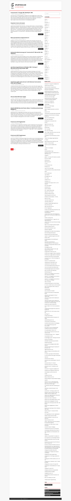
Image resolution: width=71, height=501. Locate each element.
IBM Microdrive (47, 127)
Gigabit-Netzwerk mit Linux (49, 349)
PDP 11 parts (47, 177)
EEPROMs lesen (47, 160)
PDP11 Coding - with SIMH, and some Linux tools (52, 132)
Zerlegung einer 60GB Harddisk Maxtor (51, 454)
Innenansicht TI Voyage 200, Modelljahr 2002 (22, 12)
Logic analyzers (47, 174)
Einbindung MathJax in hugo (49, 151)
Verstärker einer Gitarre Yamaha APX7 (50, 304)
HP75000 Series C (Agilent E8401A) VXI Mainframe (52, 254)
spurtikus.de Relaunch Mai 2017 (49, 226)
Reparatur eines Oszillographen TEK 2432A (51, 401)
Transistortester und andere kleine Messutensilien (52, 113)
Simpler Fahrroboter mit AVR (49, 419)
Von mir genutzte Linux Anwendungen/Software (52, 437)
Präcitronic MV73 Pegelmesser (18, 135)
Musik (45, 49)
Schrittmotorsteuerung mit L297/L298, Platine (52, 283)
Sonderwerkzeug (47, 289)
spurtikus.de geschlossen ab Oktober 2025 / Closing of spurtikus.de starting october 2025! (24, 67)
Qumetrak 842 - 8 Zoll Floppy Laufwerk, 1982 (52, 390)
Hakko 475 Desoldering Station (49, 117)
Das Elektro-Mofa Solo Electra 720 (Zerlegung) (52, 323)
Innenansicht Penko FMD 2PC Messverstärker (52, 256)
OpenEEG (46, 380)
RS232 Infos (46, 412)
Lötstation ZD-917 (47, 179)
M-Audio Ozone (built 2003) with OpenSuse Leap (52, 209)
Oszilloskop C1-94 (47, 181)
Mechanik (46, 43)
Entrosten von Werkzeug (48, 339)
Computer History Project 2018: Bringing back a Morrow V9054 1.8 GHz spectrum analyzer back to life (52, 215)
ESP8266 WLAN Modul (48, 342)
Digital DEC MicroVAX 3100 (49, 124)
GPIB (23, 84)
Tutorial (46, 70)
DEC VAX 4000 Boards (48, 173)
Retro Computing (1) (48, 484)
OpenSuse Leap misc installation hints (50, 144)
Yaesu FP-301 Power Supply (49, 168)
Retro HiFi (23, 110)
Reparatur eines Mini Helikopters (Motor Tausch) (52, 399)
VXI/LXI (46, 75)
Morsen (46, 149)
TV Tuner (46, 163)
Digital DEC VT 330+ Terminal (49, 125)
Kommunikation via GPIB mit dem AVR (51, 372)
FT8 (45, 146)
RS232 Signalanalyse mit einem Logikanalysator (52, 414)
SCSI (45, 64)
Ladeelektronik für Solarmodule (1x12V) (51, 262)
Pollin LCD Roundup (48, 281)
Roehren (46, 62)
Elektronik (17, 84)
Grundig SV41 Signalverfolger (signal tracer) (51, 203)
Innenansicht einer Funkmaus (49, 358)
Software (46, 66)
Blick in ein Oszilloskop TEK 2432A (50, 477)
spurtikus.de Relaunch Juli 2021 (49, 193)
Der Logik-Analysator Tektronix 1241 (50, 330)
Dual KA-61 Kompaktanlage (49, 133)
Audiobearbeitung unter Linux (49, 319)
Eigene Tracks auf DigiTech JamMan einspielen (52, 224)
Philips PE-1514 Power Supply (49, 105)
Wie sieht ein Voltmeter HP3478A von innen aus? (52, 444)
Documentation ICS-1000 (49, 336)
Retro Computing (18, 39)
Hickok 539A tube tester (48, 204)
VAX (45, 74)
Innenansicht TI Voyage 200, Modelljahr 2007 (52, 368)
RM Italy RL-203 (47, 166)
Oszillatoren (46, 155)
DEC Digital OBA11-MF (48, 176)
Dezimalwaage (47, 104)
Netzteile (24, 98)
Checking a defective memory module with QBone (52, 169)
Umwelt (46, 72)
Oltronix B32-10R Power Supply (18, 96)
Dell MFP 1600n (47, 237)
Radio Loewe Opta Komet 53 (49, 206)
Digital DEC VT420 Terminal (49, 191)
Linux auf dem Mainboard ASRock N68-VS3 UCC (52, 265)
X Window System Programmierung (50, 479)
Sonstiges (23, 39)
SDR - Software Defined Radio (49, 190)
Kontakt (46, 40)
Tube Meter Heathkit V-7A (49, 201)
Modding (46, 48)
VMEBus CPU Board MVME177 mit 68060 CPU (52, 436)
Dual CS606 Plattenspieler (49, 119)
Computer (46, 24)
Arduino (46, 19)
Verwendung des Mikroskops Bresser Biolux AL (52, 430)
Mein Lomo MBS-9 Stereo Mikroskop (50, 270)
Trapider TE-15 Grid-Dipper (49, 147)
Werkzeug (46, 77)
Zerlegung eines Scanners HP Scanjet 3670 (51, 464)
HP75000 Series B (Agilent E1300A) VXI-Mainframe (52, 253)
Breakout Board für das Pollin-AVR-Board (51, 234)
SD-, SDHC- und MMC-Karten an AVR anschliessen (52, 284)
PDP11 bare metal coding (49, 130)
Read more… (41, 34)
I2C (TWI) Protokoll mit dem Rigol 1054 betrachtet (52, 355)
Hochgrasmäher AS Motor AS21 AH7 (50, 251)
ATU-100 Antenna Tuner (48, 165)
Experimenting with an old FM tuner (50, 195)
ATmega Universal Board (48, 315)
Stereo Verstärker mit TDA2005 (49, 290)
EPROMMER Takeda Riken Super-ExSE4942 (51, 340)
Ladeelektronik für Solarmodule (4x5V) (51, 263)
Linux (45, 41)
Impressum (46, 35)
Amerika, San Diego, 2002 (49, 217)
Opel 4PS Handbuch (48, 188)
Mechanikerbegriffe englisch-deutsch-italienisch (52, 268)
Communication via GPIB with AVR (50, 321)
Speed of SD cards (47, 198)
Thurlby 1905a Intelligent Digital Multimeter (51, 138)
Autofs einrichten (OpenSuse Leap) (50, 227)
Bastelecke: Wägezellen (48, 229)
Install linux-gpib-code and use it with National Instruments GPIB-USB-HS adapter (26, 82)
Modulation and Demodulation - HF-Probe (51, 196)
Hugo (45, 33)
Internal (17, 24)
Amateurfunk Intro (47, 187)
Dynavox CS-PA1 (47, 111)
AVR (45, 20)
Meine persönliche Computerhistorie (20, 37)
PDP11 (46, 54)
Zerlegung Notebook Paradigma (50, 471)
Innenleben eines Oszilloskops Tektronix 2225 (52, 370)
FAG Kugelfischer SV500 (48, 247)
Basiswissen (46, 22)
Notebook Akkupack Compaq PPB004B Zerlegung (52, 378)
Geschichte (46, 27)
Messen (21, 84)
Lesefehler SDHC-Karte (48, 375)
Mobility (46, 46)
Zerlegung (46, 78)
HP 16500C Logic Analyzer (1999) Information (52, 353)
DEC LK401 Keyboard (48, 185)
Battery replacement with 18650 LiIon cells (51, 141)
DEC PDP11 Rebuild (48, 158)
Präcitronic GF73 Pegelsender (18, 121)
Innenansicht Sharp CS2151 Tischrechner (51, 364)
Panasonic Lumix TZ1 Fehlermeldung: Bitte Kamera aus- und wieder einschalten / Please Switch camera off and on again (52, 382)
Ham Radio (46, 30)
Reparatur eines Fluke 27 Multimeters (50, 397)
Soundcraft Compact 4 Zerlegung (50, 426)
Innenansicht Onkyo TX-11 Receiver (50, 362)
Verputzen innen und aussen (18, 23)
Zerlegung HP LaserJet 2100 (49, 468)
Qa (25, 39)
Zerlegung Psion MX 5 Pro (49, 473)
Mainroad (25, 498)
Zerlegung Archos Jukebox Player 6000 (51, 450)
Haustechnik (23, 24)
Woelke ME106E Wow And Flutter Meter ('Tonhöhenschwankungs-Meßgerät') (27, 108)
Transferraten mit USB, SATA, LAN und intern (52, 428)
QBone (46, 171)
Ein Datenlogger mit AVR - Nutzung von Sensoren (52, 337)
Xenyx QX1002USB (47, 107)
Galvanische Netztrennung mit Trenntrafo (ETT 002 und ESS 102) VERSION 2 (27, 53)
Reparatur (21, 98)
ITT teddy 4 (46, 139)
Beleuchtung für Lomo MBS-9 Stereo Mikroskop (52, 231)
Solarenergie (47, 67)
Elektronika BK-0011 (48, 161)
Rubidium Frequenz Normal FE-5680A (50, 415)
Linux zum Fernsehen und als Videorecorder (51, 267)
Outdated (46, 53)
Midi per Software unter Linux (49, 376)
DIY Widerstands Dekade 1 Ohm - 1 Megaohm (52, 334)
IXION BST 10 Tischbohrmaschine (50, 260)
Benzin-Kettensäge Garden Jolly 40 (50, 232)
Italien (20, 24)
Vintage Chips (47, 434)
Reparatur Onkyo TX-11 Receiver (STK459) (51, 410)
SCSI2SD (46, 122)
